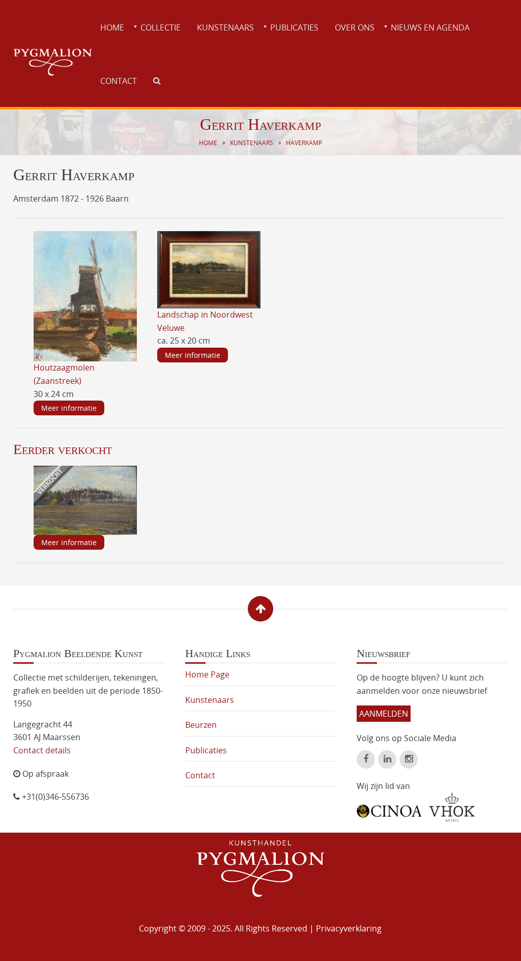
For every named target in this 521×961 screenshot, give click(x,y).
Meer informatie (69, 408)
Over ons (354, 27)
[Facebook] (366, 759)
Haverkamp (304, 142)
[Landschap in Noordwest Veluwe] (209, 268)
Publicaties (294, 27)
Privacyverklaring (349, 928)
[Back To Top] (260, 608)
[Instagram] (408, 759)
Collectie (160, 27)
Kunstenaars (225, 27)
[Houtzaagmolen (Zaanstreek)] (85, 295)
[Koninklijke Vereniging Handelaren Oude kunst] (452, 807)
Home (112, 27)
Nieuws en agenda (430, 27)
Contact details (42, 750)
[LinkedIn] (387, 759)
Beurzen (201, 724)
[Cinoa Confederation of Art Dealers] (389, 807)
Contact (118, 81)
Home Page (207, 674)
